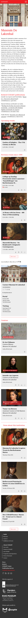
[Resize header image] (25, 22)
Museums (9, 22)
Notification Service (8, 568)
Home (3, 22)
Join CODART (6, 551)
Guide (5, 534)
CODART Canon (6, 566)
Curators (5, 538)
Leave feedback (5, 262)
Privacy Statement (7, 555)
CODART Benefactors (8, 570)
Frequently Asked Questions (10, 553)
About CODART (7, 545)
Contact (5, 558)
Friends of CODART (7, 549)
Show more (13, 256)
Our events (5, 547)
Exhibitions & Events (8, 541)
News (3, 562)
